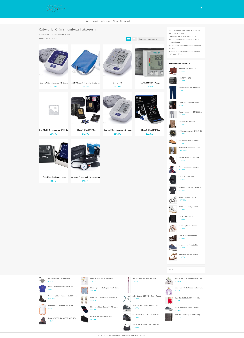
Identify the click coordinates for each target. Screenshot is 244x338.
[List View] (134, 39)
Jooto (107, 335)
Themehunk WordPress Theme (133, 335)
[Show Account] (201, 9)
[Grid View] (128, 39)
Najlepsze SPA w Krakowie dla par (183, 36)
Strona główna (44, 34)
